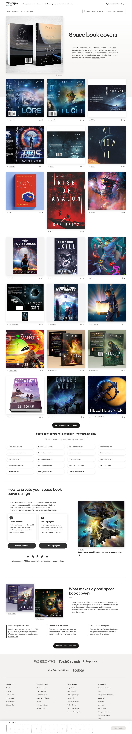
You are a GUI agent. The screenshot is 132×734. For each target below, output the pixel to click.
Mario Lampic (53, 370)
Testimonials (10, 701)
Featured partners (104, 715)
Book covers (24, 11)
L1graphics (12, 120)
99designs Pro (41, 708)
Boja (10, 212)
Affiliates (101, 701)
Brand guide (71, 698)
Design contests (42, 688)
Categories (27, 4)
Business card (71, 691)
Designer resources (104, 712)
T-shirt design (71, 705)
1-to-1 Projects (41, 691)
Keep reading (13, 636)
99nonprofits (10, 705)
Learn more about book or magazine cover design (100, 552)
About (8, 688)
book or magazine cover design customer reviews (45, 561)
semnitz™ (60, 75)
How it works (38, 4)
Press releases (10, 694)
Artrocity (52, 417)
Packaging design (73, 701)
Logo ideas (101, 705)
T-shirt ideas (102, 708)
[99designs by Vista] (12, 4)
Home (8, 11)
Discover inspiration (43, 698)
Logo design (71, 688)
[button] (129, 723)
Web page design (73, 694)
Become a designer (104, 688)
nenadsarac (12, 278)
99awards (101, 698)
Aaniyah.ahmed (13, 370)
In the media (10, 698)
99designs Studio (42, 705)
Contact (8, 691)
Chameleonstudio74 (14, 324)
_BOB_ (93, 120)
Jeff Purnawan (94, 324)
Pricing (39, 701)
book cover (96, 57)
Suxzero (93, 212)
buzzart (82, 549)
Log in (123, 4)
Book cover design (73, 708)
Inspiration (62, 4)
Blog (99, 691)
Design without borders (105, 694)
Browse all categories (74, 712)
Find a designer (50, 4)
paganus (93, 278)
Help (99, 718)
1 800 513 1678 (113, 4)
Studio (69, 4)
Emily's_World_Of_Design (98, 417)
